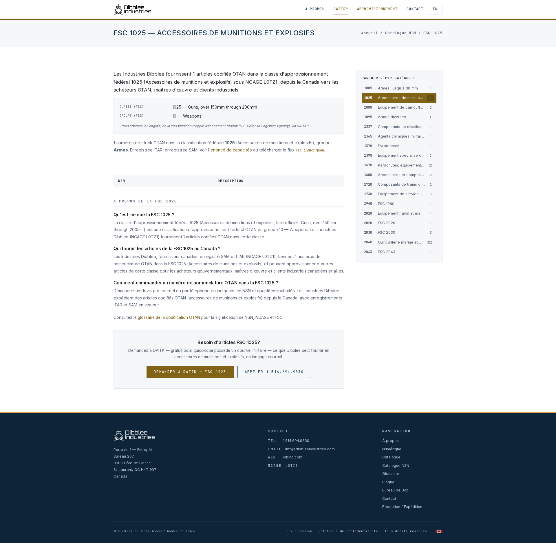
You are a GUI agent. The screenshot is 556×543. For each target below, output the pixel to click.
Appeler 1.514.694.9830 (274, 371)
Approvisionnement (377, 9)
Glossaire (390, 473)
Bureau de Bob (395, 490)
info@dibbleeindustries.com (310, 449)
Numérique (391, 449)
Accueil (369, 32)
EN (435, 9)
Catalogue (391, 457)
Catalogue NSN (400, 32)
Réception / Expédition (402, 506)
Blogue (388, 482)
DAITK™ (341, 9)
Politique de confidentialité (348, 531)
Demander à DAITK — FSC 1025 (190, 371)
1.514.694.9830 (296, 440)
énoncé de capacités (231, 149)
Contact (415, 9)
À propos (314, 9)
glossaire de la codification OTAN (169, 317)
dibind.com (292, 457)
